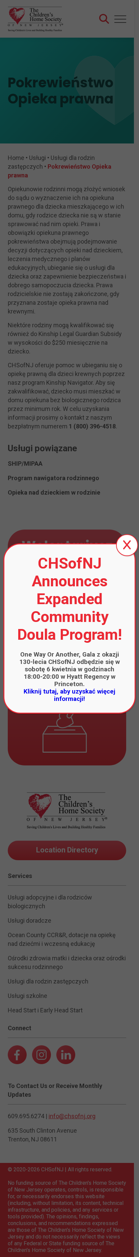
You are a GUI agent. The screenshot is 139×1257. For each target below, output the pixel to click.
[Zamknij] (127, 545)
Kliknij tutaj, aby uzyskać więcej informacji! (69, 695)
